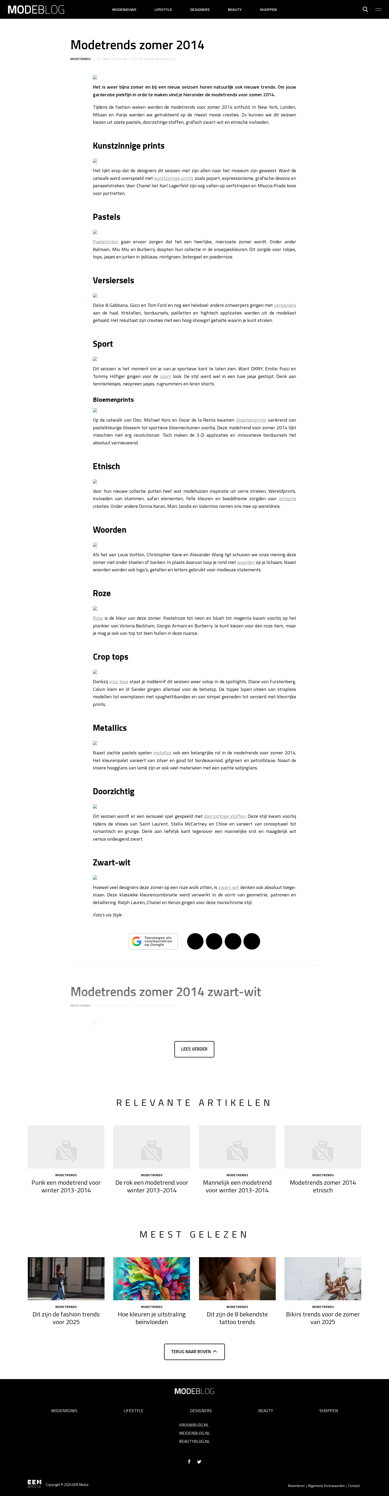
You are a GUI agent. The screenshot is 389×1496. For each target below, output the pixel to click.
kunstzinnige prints (173, 178)
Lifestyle (163, 9)
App (251, 941)
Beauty (235, 9)
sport (165, 376)
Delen (195, 941)
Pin (233, 941)
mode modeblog (159, 58)
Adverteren (296, 1485)
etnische (287, 498)
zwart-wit (228, 887)
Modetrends (80, 58)
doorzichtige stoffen (224, 816)
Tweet (214, 941)
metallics (162, 752)
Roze (98, 618)
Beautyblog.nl (194, 1441)
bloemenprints (251, 419)
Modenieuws (124, 9)
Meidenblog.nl (194, 1433)
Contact (354, 1485)
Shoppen (268, 9)
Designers (200, 9)
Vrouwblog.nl (194, 1425)
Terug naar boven (191, 1351)
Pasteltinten (105, 241)
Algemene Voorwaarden (326, 1485)
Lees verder (194, 1049)
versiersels (285, 305)
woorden (246, 562)
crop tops (118, 681)
